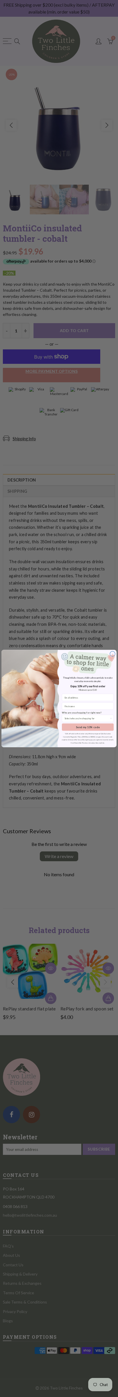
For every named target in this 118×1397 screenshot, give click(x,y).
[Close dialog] (112, 653)
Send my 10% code (88, 727)
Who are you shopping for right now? (82, 712)
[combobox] (87, 718)
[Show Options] (110, 718)
